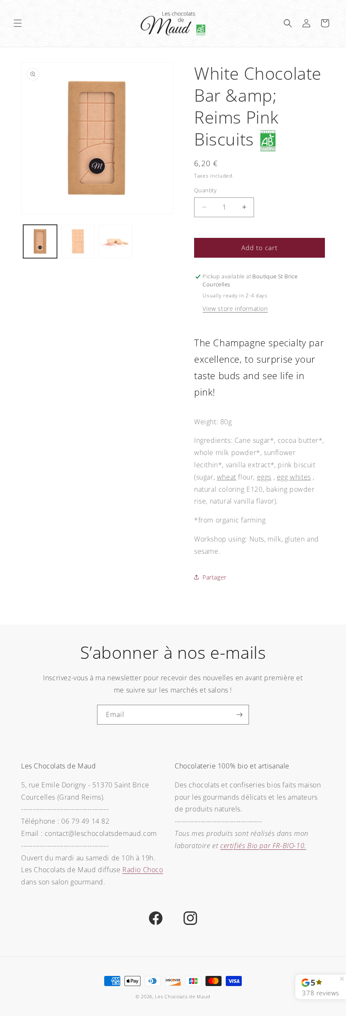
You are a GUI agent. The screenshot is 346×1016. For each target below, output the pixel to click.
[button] (17, 23)
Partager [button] (215, 577)
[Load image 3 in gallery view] (115, 242)
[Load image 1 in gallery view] (40, 242)
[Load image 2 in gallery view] (78, 242)
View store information (235, 309)
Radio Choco (142, 869)
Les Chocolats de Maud (183, 996)
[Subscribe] (239, 715)
